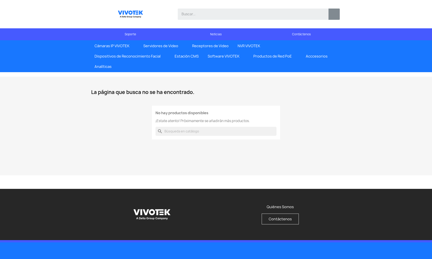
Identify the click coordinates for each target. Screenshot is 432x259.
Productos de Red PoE (272, 56)
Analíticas (103, 66)
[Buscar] (334, 14)
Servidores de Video (160, 45)
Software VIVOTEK (223, 56)
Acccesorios (317, 56)
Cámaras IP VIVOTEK (111, 45)
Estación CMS (187, 56)
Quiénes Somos (280, 206)
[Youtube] (326, 250)
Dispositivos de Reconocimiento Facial (127, 56)
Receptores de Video (210, 45)
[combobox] (250, 14)
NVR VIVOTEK (249, 45)
